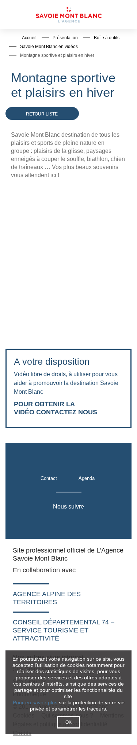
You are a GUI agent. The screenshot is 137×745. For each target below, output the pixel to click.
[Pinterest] (86, 522)
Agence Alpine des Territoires (47, 598)
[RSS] (104, 522)
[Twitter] (49, 522)
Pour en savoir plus (35, 702)
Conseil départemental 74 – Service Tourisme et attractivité (63, 630)
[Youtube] (68, 522)
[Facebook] (31, 522)
